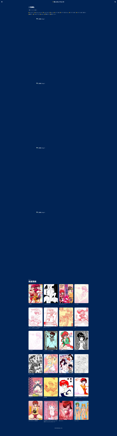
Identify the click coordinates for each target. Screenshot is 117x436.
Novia (52, 12)
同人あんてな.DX (59, 2)
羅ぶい (31, 14)
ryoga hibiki (46, 12)
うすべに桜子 (73, 12)
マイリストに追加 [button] (33, 10)
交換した (47, 14)
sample (42, 14)
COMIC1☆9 (36, 14)
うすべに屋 (57, 12)
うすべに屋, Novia (64, 12)
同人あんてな (60, 428)
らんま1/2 (32, 12)
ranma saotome (39, 12)
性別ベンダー (53, 14)
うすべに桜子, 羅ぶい (81, 12)
